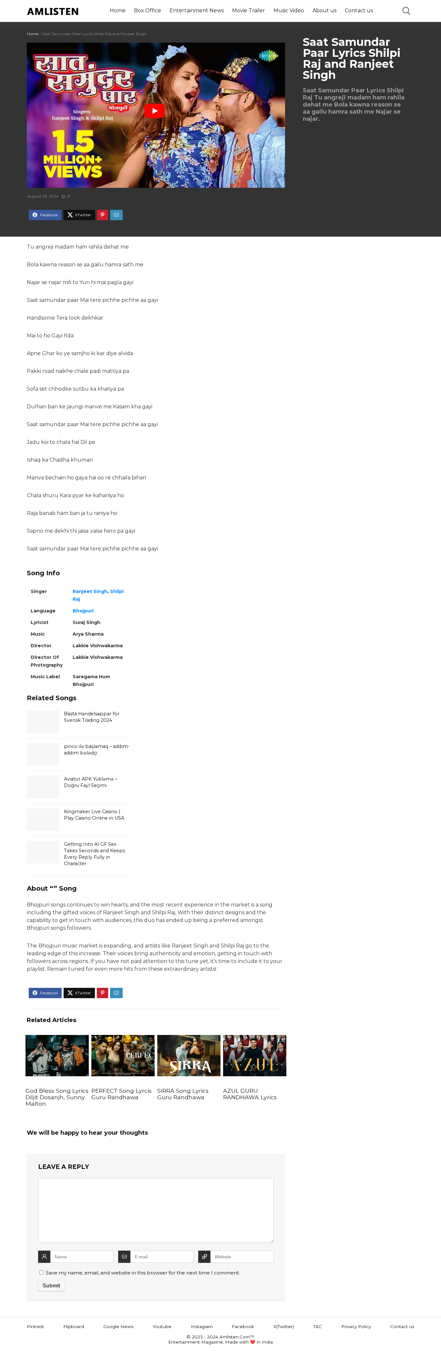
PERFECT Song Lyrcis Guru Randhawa (121, 1093)
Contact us (359, 10)
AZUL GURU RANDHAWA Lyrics (250, 1093)
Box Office (147, 10)
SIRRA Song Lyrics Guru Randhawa (183, 1093)
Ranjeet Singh (90, 591)
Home (118, 10)
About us (324, 10)
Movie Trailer (248, 10)
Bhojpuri (83, 611)
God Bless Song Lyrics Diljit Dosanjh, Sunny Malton (57, 1097)
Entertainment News (196, 10)
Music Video (288, 10)
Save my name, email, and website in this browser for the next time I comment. (143, 1273)
